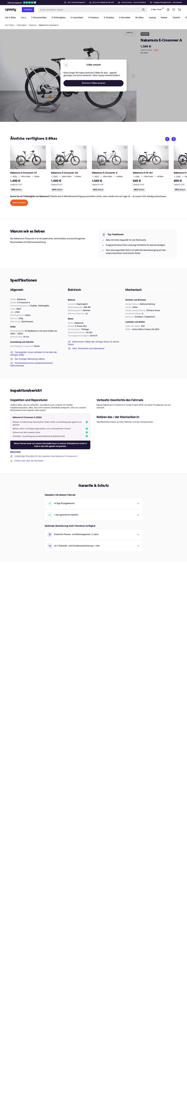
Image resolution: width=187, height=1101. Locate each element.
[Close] (95, 2)
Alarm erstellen (19, 203)
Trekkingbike (22, 25)
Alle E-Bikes (9, 25)
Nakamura (33, 25)
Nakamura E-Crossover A (49, 25)
